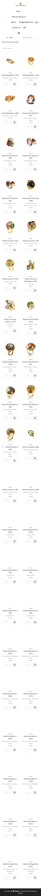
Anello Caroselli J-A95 (10, 279)
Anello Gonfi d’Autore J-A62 (10, 405)
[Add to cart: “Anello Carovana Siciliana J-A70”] (14, 331)
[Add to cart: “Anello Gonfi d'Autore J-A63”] (35, 418)
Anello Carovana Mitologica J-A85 (30, 280)
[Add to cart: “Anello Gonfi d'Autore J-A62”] (14, 418)
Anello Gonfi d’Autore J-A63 (30, 405)
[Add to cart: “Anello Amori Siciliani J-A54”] (35, 127)
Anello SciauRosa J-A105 (10, 737)
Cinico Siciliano (28, 324)
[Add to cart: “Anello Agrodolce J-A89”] (14, 122)
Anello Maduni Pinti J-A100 (10, 531)
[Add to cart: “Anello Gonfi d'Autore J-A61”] (35, 376)
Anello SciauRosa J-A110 (10, 822)
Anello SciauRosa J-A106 (31, 737)
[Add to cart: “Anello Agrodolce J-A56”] (14, 84)
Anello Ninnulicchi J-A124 (10, 652)
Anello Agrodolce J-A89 (10, 113)
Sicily (11, 78)
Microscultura (28, 205)
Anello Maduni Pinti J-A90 (10, 571)
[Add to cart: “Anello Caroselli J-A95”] (14, 288)
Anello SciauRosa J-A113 (31, 822)
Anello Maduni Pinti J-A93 (31, 612)
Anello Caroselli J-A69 (10, 241)
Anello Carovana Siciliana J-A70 (10, 320)
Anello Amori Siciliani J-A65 (10, 199)
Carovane (31, 284)
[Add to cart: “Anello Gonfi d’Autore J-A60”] (14, 461)
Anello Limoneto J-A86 (31, 447)
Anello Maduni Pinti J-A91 (31, 571)
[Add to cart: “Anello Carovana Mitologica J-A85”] (35, 290)
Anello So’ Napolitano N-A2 (30, 865)
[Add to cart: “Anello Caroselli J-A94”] (35, 250)
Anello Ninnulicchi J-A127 (31, 652)
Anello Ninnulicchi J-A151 (31, 695)
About (13, 22)
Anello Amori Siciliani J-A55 (10, 157)
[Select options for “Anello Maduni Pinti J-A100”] (14, 541)
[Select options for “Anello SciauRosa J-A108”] (35, 792)
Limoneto (26, 450)
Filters (11, 37)
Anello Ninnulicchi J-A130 (10, 695)
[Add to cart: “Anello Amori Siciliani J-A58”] (35, 169)
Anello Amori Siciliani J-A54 (30, 114)
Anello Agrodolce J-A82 (30, 75)
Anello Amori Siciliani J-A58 (30, 157)
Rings (10, 73)
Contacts (16, 28)
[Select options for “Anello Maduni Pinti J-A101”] (35, 541)
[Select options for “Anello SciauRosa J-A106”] (35, 750)
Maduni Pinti (10, 535)
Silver (16, 78)
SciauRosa (15, 741)
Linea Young (34, 450)
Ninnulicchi (14, 656)
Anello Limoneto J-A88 (31, 490)
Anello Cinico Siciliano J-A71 (31, 320)
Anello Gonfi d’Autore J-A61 (30, 363)
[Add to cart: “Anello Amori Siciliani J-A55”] (14, 169)
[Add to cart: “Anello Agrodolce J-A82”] (35, 84)
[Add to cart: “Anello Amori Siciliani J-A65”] (14, 212)
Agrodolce (6, 78)
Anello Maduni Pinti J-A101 (31, 531)
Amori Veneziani (30, 203)
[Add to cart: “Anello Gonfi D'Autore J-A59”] (14, 376)
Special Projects (19, 17)
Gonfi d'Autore (7, 367)
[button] (14, 501)
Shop (18, 11)
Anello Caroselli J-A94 (31, 241)
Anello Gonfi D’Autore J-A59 (10, 363)
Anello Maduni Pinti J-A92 (10, 612)
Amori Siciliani (28, 118)
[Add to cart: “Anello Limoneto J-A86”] (35, 458)
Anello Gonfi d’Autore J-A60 (10, 448)
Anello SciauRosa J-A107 (10, 780)
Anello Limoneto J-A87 (10, 490)
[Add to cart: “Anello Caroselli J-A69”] (14, 250)
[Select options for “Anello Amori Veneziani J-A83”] (35, 212)
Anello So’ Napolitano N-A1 (10, 865)
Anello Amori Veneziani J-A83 (30, 199)
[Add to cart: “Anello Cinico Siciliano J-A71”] (35, 333)
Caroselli (6, 243)
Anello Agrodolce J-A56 (10, 75)
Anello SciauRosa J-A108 (31, 780)
